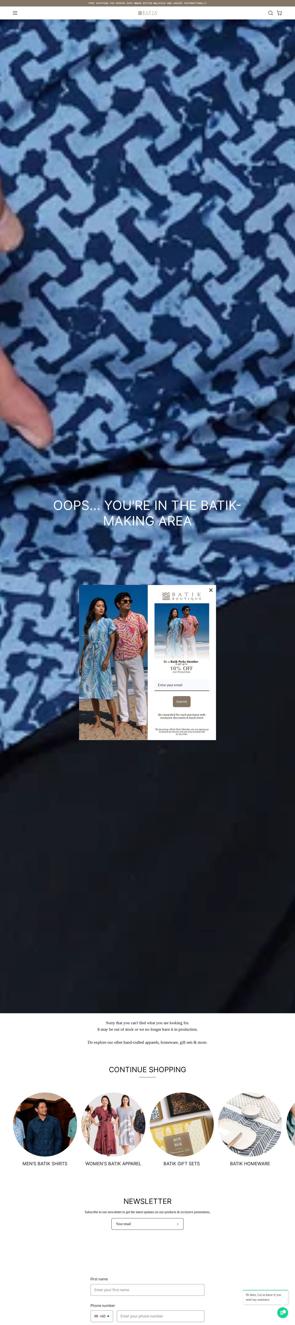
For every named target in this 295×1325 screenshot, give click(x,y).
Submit (181, 701)
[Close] (211, 590)
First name (99, 1279)
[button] (270, 12)
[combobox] (101, 1316)
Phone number (102, 1305)
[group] (147, 3)
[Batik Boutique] (147, 13)
